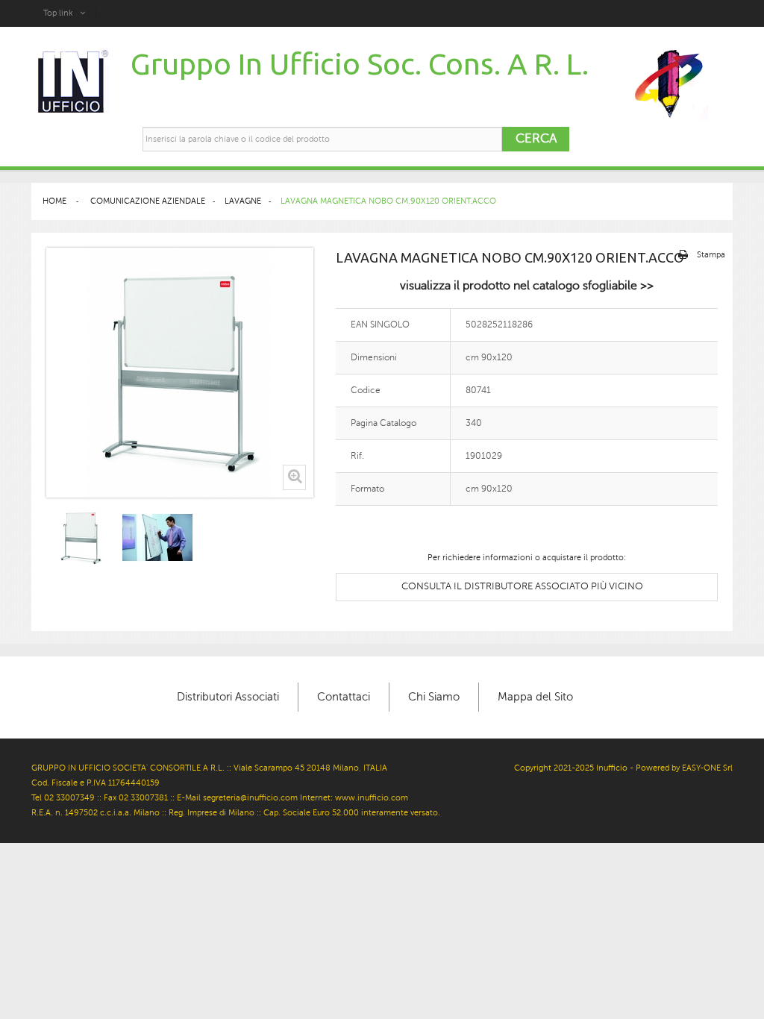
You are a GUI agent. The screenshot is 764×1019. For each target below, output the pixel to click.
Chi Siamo (434, 697)
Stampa (711, 255)
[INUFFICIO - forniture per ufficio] (72, 82)
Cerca (536, 138)
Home (54, 201)
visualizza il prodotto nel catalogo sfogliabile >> (527, 285)
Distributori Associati (228, 697)
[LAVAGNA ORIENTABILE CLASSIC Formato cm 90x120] (81, 538)
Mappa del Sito (535, 697)
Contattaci (343, 697)
